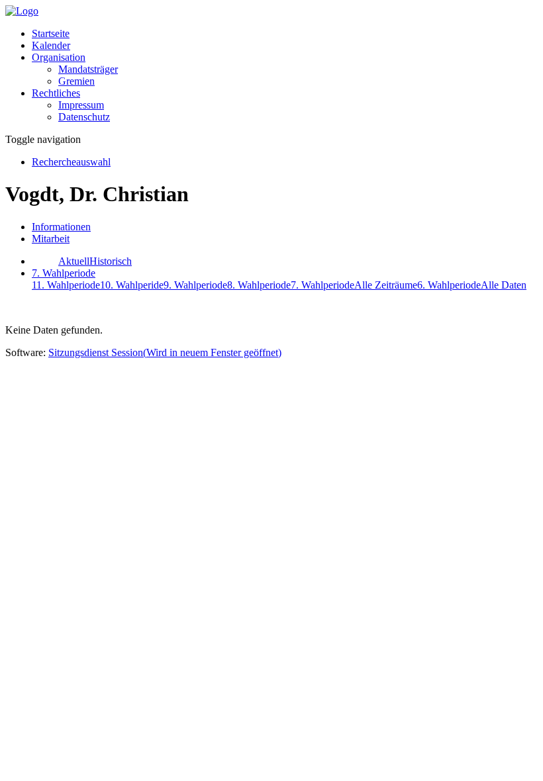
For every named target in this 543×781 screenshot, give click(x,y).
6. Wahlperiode (449, 285)
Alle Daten (503, 285)
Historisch (110, 261)
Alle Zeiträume (385, 285)
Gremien (76, 81)
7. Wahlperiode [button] (63, 273)
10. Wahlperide (132, 285)
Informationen (61, 226)
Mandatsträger (88, 69)
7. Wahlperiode (322, 285)
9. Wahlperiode (195, 285)
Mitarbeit (51, 238)
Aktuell (73, 261)
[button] (58, 57)
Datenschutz (84, 116)
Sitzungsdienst (164, 352)
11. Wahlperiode (66, 285)
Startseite (51, 33)
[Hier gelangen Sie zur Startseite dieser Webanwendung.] (21, 11)
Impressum (81, 105)
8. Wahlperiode (259, 285)
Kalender (51, 45)
